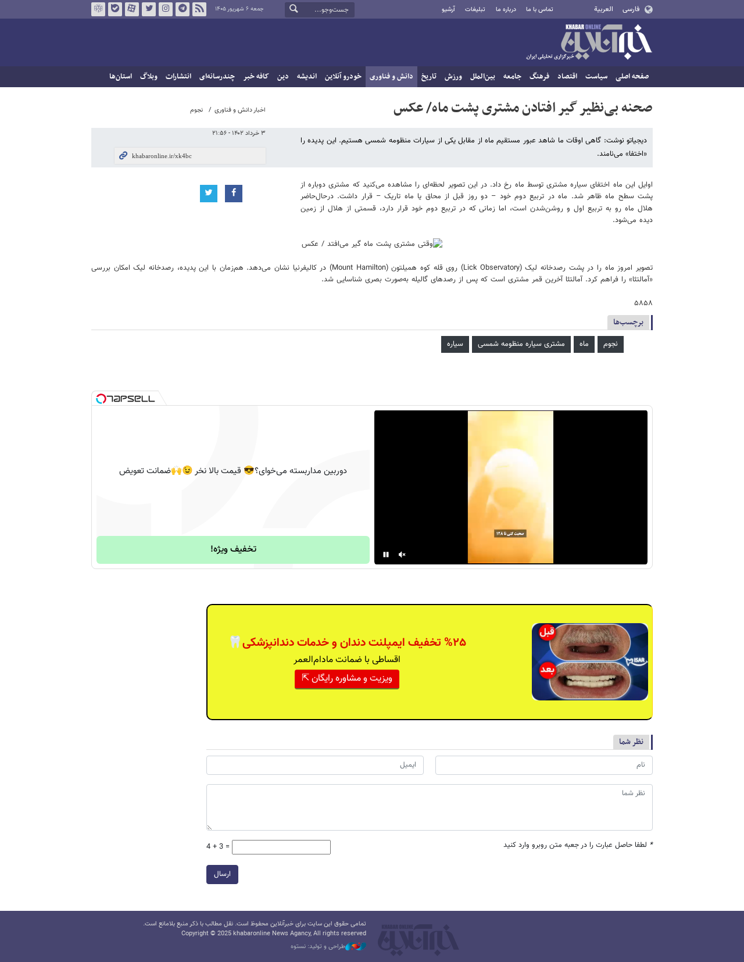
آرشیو (448, 10)
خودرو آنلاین (343, 76)
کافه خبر (256, 76)
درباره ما (506, 10)
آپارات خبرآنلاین (132, 9)
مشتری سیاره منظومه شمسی (521, 344)
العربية (603, 9)
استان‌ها (120, 76)
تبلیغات (475, 10)
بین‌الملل (482, 76)
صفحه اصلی (632, 76)
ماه (584, 344)
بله (115, 9)
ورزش (453, 76)
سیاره (455, 344)
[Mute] (402, 555)
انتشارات (178, 76)
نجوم (196, 110)
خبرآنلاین (589, 43)
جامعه (512, 76)
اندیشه (307, 76)
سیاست (596, 76)
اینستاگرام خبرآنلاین (166, 9)
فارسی (631, 9)
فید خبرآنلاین (199, 9)
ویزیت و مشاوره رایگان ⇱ (347, 678)
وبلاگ (149, 76)
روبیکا (98, 9)
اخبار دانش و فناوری (240, 110)
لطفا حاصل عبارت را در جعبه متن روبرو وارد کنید (578, 845)
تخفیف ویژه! (233, 549)
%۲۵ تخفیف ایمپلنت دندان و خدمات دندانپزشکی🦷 (347, 643)
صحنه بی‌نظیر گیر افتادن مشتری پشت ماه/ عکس (523, 108)
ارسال (222, 874)
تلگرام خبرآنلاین (182, 9)
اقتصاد (567, 76)
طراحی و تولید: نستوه (318, 947)
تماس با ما (539, 10)
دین (283, 76)
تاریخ (429, 76)
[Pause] (386, 555)
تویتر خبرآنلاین (149, 9)
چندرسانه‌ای (217, 76)
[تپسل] (101, 399)
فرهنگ (539, 76)
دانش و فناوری (391, 76)
